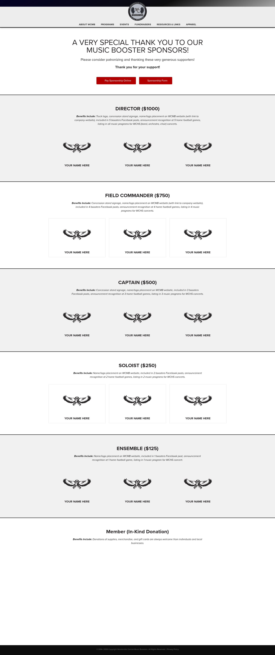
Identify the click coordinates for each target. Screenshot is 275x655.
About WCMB (87, 24)
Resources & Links (168, 24)
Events (124, 24)
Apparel (191, 24)
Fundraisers (143, 24)
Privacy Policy (173, 649)
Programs (107, 24)
